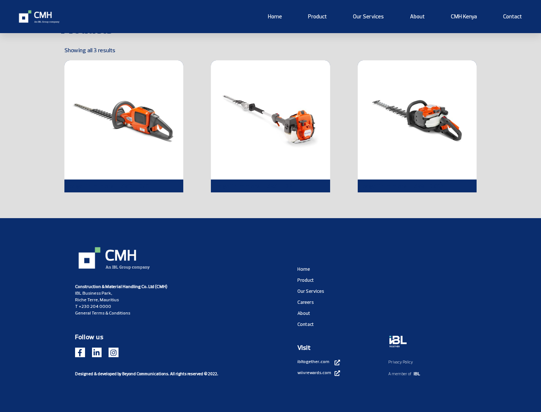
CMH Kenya (464, 16)
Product (317, 16)
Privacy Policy (400, 362)
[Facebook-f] (80, 353)
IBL (417, 373)
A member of (399, 373)
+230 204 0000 (95, 306)
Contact (512, 16)
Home (275, 16)
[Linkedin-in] (97, 353)
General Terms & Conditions (102, 313)
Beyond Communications (145, 373)
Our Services (368, 16)
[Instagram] (114, 353)
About (417, 16)
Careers (305, 302)
